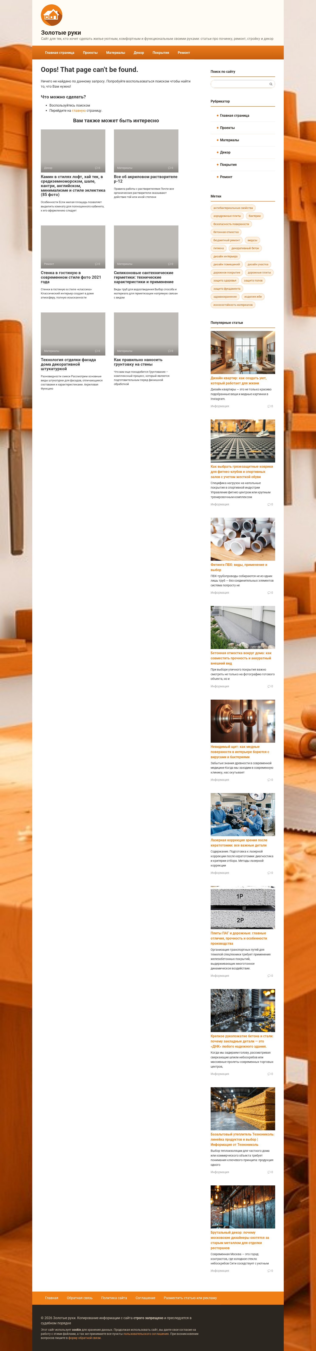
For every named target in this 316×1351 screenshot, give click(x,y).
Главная (51, 1298)
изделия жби (253, 296)
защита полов (253, 280)
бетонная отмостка (226, 232)
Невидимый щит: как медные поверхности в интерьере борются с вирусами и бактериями (240, 752)
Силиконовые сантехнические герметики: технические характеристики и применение (143, 277)
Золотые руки (61, 32)
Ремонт (184, 53)
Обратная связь (80, 1298)
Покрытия (161, 53)
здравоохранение (225, 296)
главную (79, 111)
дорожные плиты (259, 272)
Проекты (90, 53)
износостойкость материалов (233, 304)
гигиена (218, 248)
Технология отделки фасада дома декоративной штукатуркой (68, 364)
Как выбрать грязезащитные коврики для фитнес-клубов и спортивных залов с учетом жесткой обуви (242, 471)
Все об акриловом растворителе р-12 (145, 179)
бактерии (255, 215)
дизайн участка (258, 264)
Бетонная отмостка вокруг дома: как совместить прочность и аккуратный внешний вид (241, 658)
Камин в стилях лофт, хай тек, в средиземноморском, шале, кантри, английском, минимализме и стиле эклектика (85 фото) (73, 185)
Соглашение (145, 1298)
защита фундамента (226, 288)
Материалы (115, 53)
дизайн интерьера (225, 256)
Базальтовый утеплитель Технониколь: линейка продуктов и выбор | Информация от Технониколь (243, 1139)
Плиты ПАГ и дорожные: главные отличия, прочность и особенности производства (239, 938)
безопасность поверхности (231, 224)
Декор (139, 53)
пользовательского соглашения (146, 1334)
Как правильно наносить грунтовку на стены (138, 362)
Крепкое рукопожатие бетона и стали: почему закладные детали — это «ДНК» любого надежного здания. (242, 1041)
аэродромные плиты (227, 215)
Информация (220, 406)
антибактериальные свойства (233, 208)
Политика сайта (114, 1298)
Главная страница (59, 53)
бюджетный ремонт (226, 240)
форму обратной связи (84, 1338)
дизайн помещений (226, 264)
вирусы (252, 240)
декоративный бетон (245, 248)
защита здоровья (224, 280)
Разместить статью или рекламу (190, 1298)
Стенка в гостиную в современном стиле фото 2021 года (71, 277)
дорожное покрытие (226, 272)
